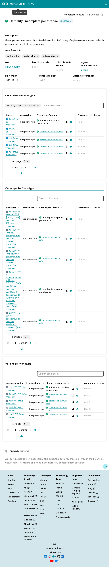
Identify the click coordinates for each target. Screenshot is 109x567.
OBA (42, 501)
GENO (42, 509)
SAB (10, 488)
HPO (42, 492)
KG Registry (77, 502)
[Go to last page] (34, 167)
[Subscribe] (45, 556)
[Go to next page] (29, 167)
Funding (12, 501)
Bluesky (92, 501)
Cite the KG (29, 519)
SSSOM (59, 496)
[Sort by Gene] (13, 114)
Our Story (12, 480)
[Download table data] (21, 173)
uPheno (43, 488)
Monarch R (29, 496)
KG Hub (75, 497)
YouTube (92, 496)
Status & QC (30, 500)
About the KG (30, 524)
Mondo (43, 480)
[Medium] (54, 556)
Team (11, 484)
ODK (58, 504)
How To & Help (31, 504)
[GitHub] (58, 556)
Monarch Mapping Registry (76, 490)
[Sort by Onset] (101, 114)
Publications (14, 496)
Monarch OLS (78, 483)
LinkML (59, 492)
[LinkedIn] (62, 556)
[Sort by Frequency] (90, 114)
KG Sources (29, 528)
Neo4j (27, 492)
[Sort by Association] (33, 114)
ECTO (42, 517)
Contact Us (13, 492)
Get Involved (94, 480)
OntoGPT (60, 508)
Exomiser (60, 483)
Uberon (43, 484)
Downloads (29, 483)
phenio (84, 70)
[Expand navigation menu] (105, 4)
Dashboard (29, 532)
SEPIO (42, 513)
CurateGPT (61, 512)
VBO (42, 505)
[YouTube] (52, 561)
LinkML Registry (76, 507)
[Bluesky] (56, 561)
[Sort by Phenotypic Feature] (58, 114)
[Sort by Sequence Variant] (26, 383)
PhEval (59, 487)
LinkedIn (92, 492)
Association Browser (30, 538)
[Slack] (49, 556)
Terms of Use (30, 515)
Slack (91, 484)
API (26, 487)
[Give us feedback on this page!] (105, 466)
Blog (90, 488)
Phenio (43, 496)
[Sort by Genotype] (18, 207)
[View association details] (70, 122)
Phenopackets (63, 517)
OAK (58, 500)
